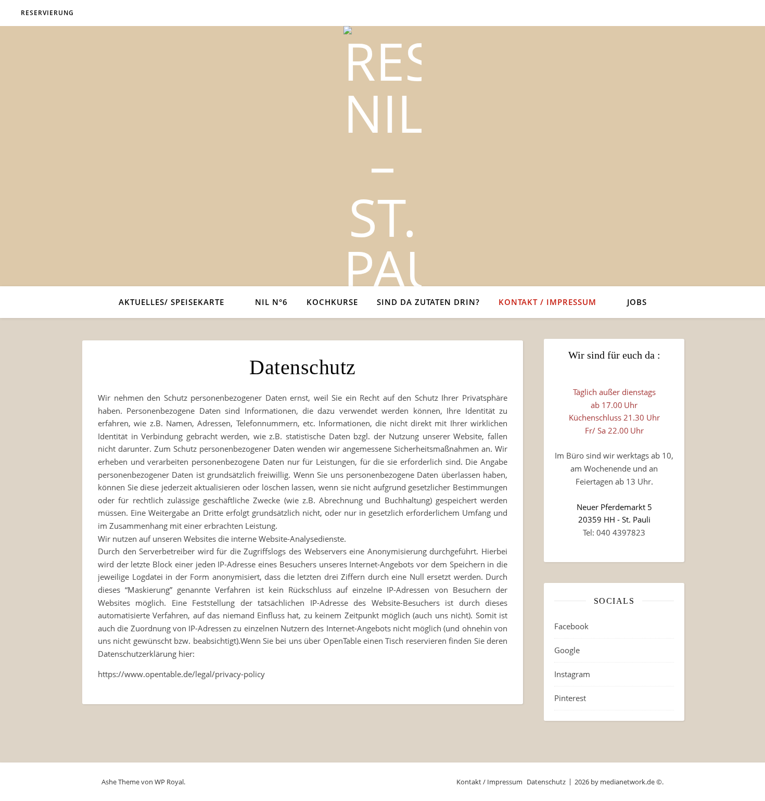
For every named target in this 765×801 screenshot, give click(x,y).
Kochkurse (332, 302)
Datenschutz (546, 781)
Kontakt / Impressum (547, 302)
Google (567, 650)
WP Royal (169, 781)
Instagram (572, 674)
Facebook (571, 626)
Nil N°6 (271, 302)
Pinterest (570, 698)
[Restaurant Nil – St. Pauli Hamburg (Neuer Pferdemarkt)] (382, 238)
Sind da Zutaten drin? (428, 302)
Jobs (637, 302)
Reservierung (47, 12)
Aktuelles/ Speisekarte (171, 302)
